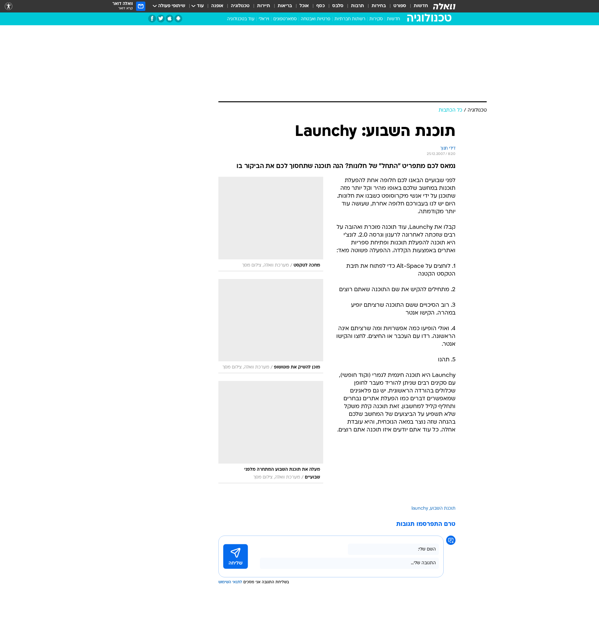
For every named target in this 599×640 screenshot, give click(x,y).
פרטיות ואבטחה (315, 19)
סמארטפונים (285, 19)
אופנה (217, 6)
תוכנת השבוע (442, 509)
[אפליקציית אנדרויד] (178, 18)
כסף (320, 6)
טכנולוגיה (240, 6)
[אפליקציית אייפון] (169, 18)
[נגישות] (8, 6)
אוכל (304, 6)
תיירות (263, 6)
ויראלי (264, 19)
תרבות (357, 6)
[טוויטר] (161, 18)
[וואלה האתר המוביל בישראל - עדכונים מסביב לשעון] (444, 6)
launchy (420, 509)
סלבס (337, 6)
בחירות (379, 6)
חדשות (421, 6)
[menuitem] (417, 6)
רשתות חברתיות (349, 19)
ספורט (399, 6)
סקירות (376, 19)
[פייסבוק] (152, 18)
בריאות (285, 6)
